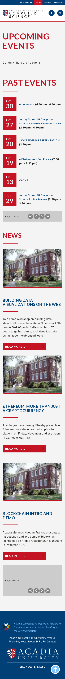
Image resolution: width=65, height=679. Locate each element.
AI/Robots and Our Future (35, 159)
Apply (38, 3)
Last (47, 216)
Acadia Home (26, 3)
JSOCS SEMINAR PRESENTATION (39, 140)
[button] (52, 13)
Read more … (15, 346)
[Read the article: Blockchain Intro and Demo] (32, 482)
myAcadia (59, 3)
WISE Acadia (27, 104)
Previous (36, 216)
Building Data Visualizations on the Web (32, 302)
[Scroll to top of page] (55, 669)
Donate (47, 3)
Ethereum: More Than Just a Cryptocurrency (31, 408)
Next (42, 216)
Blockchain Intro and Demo (27, 515)
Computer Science (23, 15)
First (30, 216)
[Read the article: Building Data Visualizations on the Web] (32, 268)
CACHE (23, 180)
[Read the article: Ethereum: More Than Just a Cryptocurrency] (32, 374)
